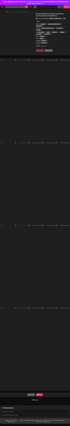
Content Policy (46, 421)
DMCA (58, 420)
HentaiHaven (39, 420)
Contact (62, 420)
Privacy (37, 421)
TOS (55, 420)
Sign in (60, 6)
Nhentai (7, 420)
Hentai (33, 420)
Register (67, 6)
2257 (41, 421)
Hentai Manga (27, 420)
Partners (51, 420)
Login (4, 411)
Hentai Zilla (45, 420)
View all (40, 394)
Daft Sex (30, 6)
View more (31, 394)
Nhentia (21, 420)
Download (49, 50)
